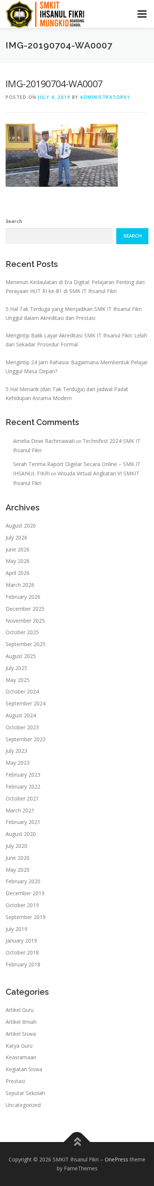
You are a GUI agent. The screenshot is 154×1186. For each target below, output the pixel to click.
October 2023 (22, 727)
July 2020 (16, 845)
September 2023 (26, 739)
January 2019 (21, 940)
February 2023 (23, 774)
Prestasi (15, 1081)
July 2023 (16, 750)
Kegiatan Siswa (24, 1069)
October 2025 (22, 632)
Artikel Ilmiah (21, 1021)
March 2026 (20, 584)
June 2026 (18, 549)
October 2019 (22, 905)
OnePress (116, 1159)
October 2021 (22, 798)
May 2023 (18, 762)
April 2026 (18, 572)
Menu (141, 14)
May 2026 (18, 560)
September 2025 (26, 644)
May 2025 (18, 679)
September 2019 (26, 917)
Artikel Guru (20, 1009)
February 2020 (23, 881)
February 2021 (23, 821)
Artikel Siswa (21, 1033)
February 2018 (23, 964)
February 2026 (23, 596)
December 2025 (25, 608)
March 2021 (20, 810)
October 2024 (22, 691)
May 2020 (18, 869)
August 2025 (21, 656)
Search (14, 221)
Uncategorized (23, 1104)
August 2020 (21, 833)
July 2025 (16, 667)
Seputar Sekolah (25, 1093)
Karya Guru (19, 1045)
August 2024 (21, 715)
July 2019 (16, 928)
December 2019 (25, 893)
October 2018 (22, 952)
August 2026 (21, 525)
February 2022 (23, 786)
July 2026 (16, 537)
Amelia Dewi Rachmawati (44, 440)
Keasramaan (21, 1057)
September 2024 (26, 703)
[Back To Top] (77, 1142)
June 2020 (18, 857)
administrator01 (105, 97)
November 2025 (25, 620)
